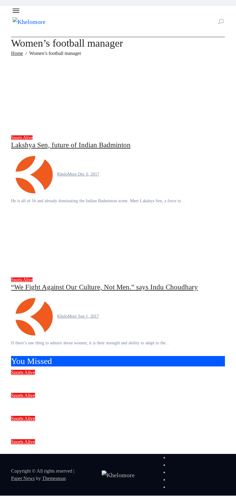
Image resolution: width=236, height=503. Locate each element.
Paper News (23, 478)
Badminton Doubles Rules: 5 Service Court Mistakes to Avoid (99, 450)
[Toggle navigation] (16, 11)
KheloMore (67, 174)
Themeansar (53, 478)
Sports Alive (22, 137)
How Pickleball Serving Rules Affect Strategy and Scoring (95, 426)
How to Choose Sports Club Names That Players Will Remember (104, 403)
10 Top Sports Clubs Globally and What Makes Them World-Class (107, 380)
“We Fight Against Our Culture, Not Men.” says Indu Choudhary (104, 287)
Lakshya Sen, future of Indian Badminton (71, 145)
